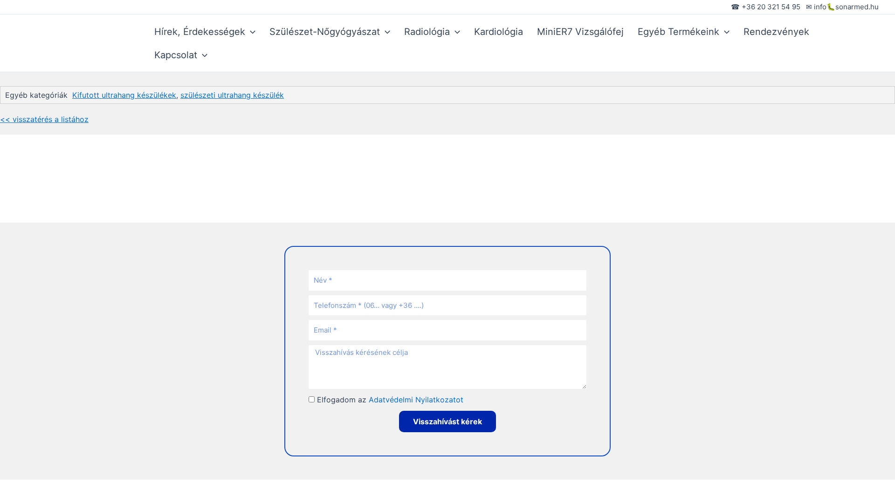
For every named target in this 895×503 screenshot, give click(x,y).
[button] (250, 31)
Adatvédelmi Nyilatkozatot (416, 399)
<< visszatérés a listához (44, 119)
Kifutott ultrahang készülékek (124, 95)
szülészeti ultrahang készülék (232, 95)
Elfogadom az (390, 399)
